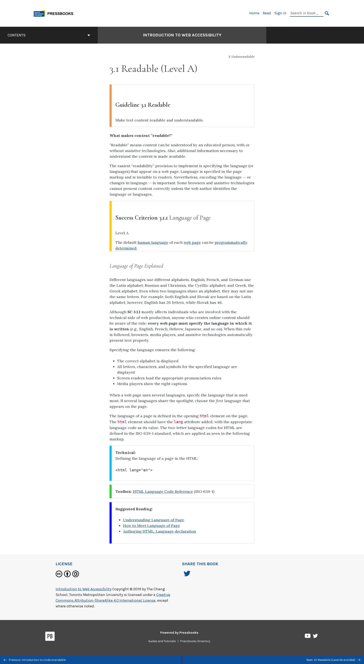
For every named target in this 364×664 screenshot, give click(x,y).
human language (153, 242)
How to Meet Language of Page (151, 525)
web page (192, 242)
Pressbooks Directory (195, 641)
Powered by (179, 633)
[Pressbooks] (50, 637)
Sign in (280, 13)
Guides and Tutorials (162, 641)
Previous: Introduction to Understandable (37, 660)
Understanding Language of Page (153, 519)
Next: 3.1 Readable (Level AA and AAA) (331, 660)
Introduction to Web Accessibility (182, 35)
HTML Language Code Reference (163, 491)
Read (267, 13)
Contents (16, 35)
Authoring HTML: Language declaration (159, 531)
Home (254, 13)
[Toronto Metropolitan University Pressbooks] (55, 13)
